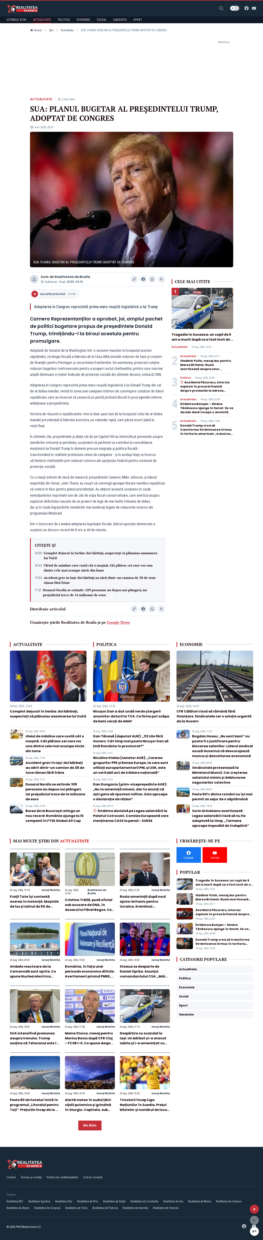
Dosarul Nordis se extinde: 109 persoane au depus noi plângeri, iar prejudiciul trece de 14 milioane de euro (95, 592)
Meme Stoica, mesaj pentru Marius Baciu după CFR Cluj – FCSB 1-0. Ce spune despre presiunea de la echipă (89, 1040)
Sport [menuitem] (137, 19)
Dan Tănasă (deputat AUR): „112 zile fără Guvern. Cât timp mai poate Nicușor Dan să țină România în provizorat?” (130, 741)
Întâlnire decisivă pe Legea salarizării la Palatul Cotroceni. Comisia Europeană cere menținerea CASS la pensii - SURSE (130, 816)
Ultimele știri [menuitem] (17, 19)
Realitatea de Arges (18, 1208)
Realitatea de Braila (72, 276)
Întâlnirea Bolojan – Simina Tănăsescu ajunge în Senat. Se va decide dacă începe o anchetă (206, 408)
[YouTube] (253, 8)
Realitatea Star (63, 1201)
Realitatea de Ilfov (87, 1201)
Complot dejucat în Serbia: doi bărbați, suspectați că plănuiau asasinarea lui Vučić (100, 555)
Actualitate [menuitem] (42, 19)
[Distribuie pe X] (161, 279)
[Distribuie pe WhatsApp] (152, 279)
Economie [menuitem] (83, 19)
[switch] (234, 8)
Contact (11, 1177)
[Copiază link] (134, 279)
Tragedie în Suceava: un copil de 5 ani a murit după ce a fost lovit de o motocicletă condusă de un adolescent (202, 342)
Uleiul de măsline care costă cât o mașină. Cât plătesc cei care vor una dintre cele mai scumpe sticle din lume (98, 568)
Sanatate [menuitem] (120, 19)
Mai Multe (90, 1125)
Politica (185, 377)
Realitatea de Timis (76, 1208)
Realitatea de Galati (114, 1201)
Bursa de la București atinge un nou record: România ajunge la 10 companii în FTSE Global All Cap (54, 816)
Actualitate (67, 30)
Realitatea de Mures (199, 1201)
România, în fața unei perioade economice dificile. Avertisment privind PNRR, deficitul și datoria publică (90, 974)
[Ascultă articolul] (254, 1209)
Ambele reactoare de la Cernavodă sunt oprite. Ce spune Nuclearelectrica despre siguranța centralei (33, 974)
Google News (118, 622)
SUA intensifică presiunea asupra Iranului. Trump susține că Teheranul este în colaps (34, 1040)
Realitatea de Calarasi (228, 1201)
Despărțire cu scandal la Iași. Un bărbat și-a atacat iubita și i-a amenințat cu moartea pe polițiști (143, 1040)
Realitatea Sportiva (39, 1201)
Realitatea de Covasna (47, 1208)
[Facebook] (246, 8)
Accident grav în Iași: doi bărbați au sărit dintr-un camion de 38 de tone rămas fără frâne (100, 580)
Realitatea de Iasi (173, 1201)
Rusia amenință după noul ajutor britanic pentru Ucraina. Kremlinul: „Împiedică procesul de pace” (143, 906)
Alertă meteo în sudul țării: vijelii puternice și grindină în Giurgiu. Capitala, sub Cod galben (88, 1107)
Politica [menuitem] (64, 19)
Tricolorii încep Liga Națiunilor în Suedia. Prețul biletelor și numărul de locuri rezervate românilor (145, 1107)
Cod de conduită (92, 1177)
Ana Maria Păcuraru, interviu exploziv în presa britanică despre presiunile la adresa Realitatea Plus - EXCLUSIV (205, 388)
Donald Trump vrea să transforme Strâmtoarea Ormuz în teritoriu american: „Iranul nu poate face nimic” (206, 431)
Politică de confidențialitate (62, 1177)
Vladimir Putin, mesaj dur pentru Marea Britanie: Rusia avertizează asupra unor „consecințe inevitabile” (205, 367)
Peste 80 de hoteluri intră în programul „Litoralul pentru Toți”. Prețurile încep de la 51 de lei (34, 1107)
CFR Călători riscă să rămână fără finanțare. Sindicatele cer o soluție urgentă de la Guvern (213, 716)
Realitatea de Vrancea (166, 1208)
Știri (51, 30)
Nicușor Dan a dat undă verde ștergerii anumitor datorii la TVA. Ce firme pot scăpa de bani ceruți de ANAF (131, 716)
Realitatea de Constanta (144, 1201)
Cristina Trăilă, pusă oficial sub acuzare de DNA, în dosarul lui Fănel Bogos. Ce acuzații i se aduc (88, 907)
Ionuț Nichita (51, 890)
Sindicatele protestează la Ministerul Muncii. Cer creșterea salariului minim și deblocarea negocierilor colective (219, 775)
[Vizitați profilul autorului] (34, 279)
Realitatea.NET (15, 1201)
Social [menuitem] (101, 19)
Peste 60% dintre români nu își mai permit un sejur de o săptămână (222, 797)
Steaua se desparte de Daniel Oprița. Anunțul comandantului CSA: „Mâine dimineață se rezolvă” (145, 974)
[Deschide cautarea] (221, 8)
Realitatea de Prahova (105, 1208)
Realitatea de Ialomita (135, 1208)
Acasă (38, 30)
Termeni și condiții (31, 1177)
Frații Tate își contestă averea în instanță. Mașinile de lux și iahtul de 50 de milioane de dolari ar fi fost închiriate (34, 906)
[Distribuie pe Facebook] (143, 279)
